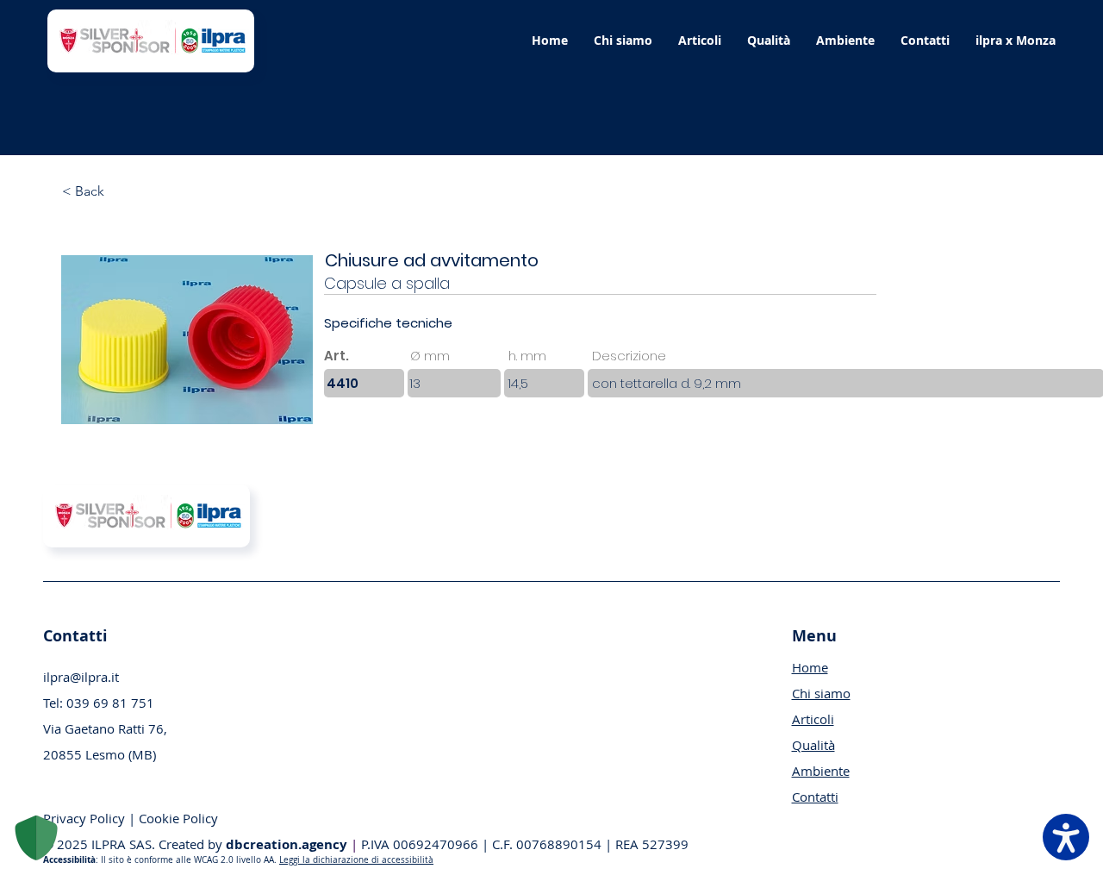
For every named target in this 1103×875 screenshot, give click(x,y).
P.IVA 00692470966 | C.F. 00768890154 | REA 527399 (520, 844)
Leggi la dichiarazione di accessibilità (356, 860)
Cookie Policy (178, 818)
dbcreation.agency (286, 844)
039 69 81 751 (110, 702)
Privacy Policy (85, 818)
